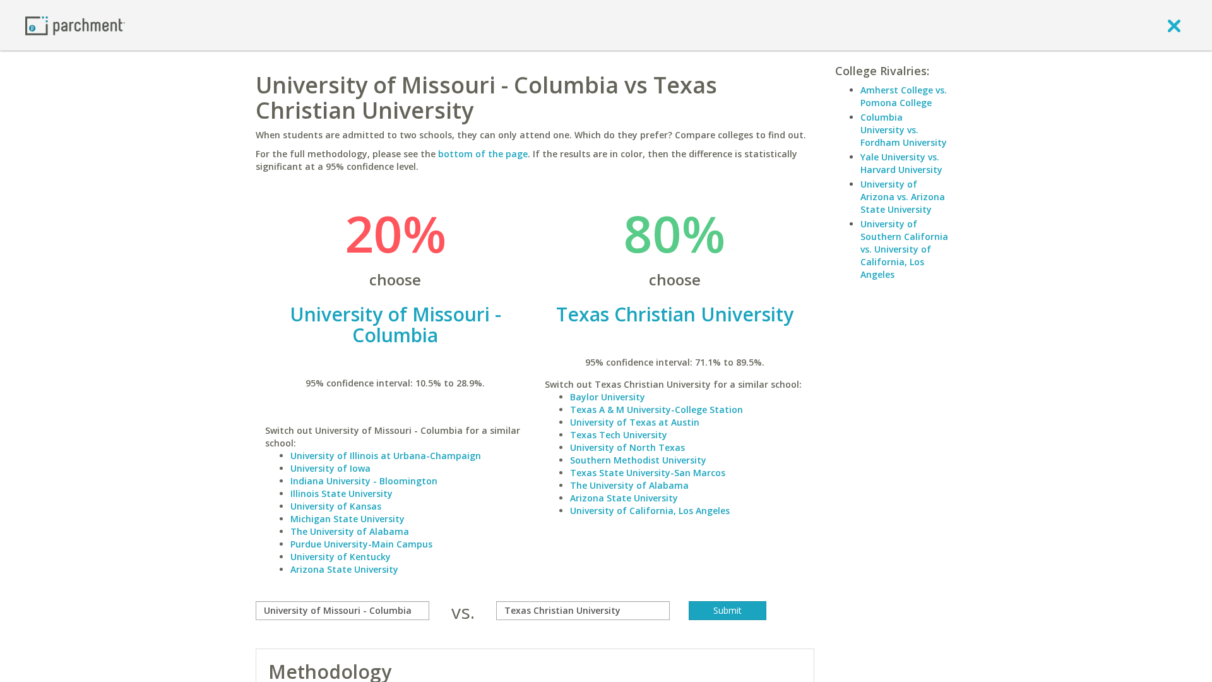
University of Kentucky (340, 557)
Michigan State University (347, 519)
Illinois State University (341, 494)
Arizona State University (344, 569)
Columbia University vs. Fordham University (903, 129)
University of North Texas (627, 447)
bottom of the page (483, 154)
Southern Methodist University (638, 460)
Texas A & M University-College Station (656, 410)
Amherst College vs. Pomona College (903, 96)
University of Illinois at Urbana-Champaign (385, 456)
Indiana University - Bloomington (363, 481)
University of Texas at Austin (634, 422)
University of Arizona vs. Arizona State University (902, 196)
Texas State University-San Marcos (647, 473)
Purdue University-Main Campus (361, 544)
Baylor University (607, 397)
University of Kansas (335, 506)
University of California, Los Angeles (650, 511)
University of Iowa (330, 468)
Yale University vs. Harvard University (901, 163)
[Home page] (75, 25)
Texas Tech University (618, 435)
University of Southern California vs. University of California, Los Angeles (904, 249)
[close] (1174, 25)
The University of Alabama (349, 531)
